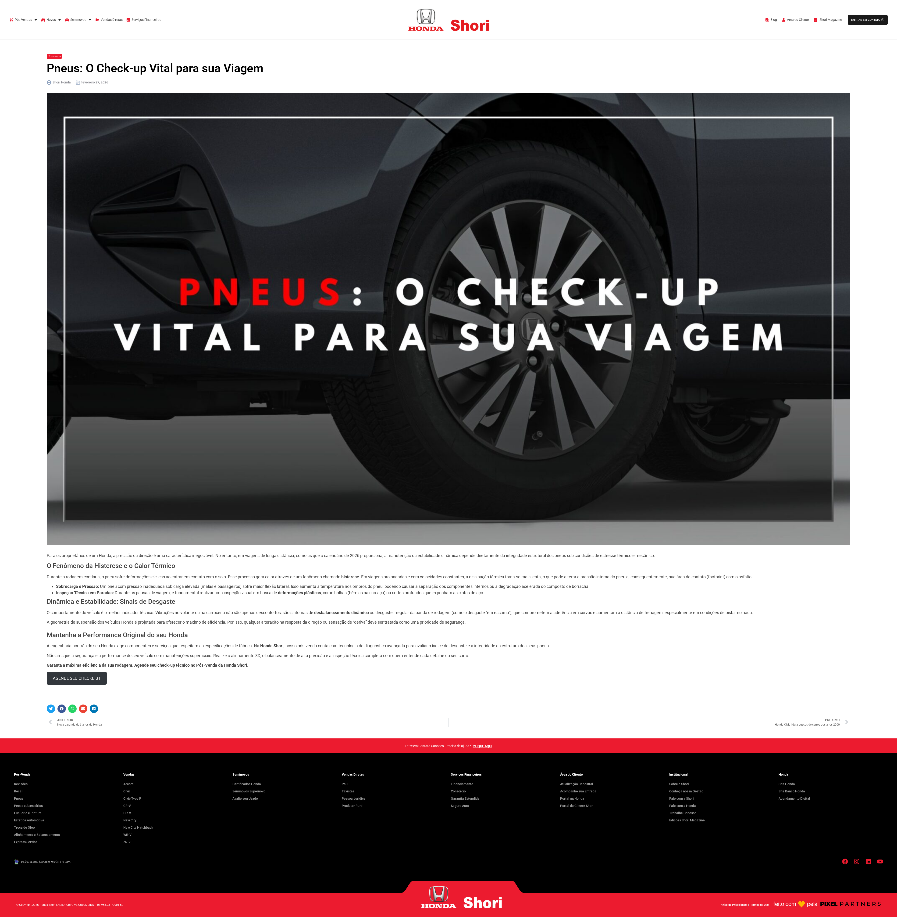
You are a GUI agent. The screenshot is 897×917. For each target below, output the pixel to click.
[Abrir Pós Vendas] (36, 19)
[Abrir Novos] (59, 19)
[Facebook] (845, 861)
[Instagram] (857, 861)
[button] (51, 709)
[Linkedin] (868, 861)
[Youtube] (880, 861)
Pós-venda (54, 56)
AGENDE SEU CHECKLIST (77, 678)
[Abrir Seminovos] (90, 19)
